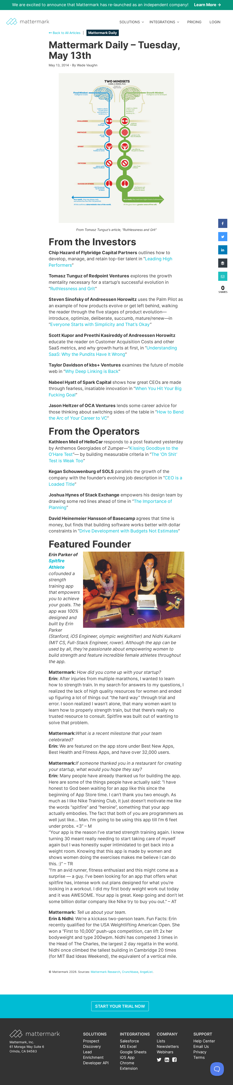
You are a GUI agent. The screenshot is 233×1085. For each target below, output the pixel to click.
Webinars (165, 1052)
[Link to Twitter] (160, 1059)
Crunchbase (130, 972)
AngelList (146, 972)
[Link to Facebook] (174, 1059)
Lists (161, 1041)
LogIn (215, 22)
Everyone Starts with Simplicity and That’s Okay (100, 324)
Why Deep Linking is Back (92, 371)
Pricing (194, 22)
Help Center (204, 1041)
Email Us (201, 1046)
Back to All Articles (66, 33)
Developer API (96, 1063)
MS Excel (128, 1046)
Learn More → (207, 4)
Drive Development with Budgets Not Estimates (128, 531)
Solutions (130, 22)
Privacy (199, 1052)
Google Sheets (133, 1052)
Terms (199, 1057)
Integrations (163, 22)
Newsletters (168, 1046)
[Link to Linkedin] (168, 1059)
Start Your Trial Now (120, 1006)
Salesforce (129, 1041)
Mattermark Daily (102, 33)
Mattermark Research (105, 972)
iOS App (127, 1057)
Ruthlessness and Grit (72, 288)
